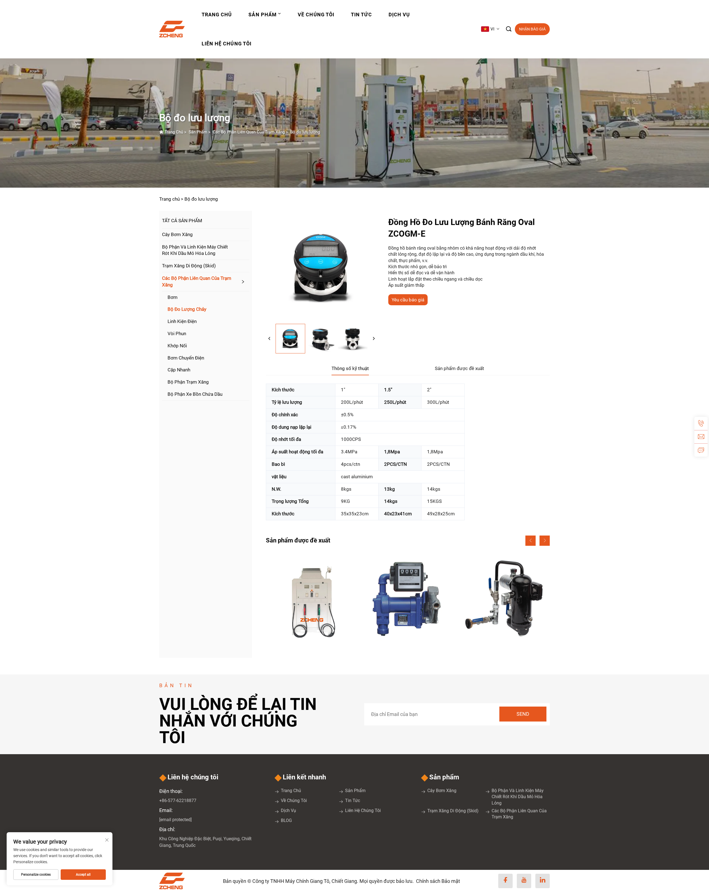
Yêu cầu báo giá (408, 299)
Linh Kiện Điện (182, 321)
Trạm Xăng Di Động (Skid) (189, 265)
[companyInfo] (174, 29)
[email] (701, 436)
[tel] (701, 423)
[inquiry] (701, 450)
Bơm (173, 297)
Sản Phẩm (262, 14)
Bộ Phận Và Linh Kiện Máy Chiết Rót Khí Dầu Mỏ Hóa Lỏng (195, 250)
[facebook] (505, 881)
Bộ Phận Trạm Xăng (188, 382)
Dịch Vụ (399, 14)
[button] (530, 541)
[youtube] (524, 881)
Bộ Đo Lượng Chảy (187, 309)
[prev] (269, 338)
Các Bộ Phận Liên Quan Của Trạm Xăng (249, 132)
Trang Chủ (217, 14)
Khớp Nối (177, 345)
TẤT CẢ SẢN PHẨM (182, 220)
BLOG (286, 820)
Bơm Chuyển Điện (186, 358)
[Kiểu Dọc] (311, 599)
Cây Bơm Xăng (177, 234)
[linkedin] (542, 881)
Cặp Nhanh (179, 370)
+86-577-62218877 (177, 800)
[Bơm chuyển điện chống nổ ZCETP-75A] (408, 599)
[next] (373, 338)
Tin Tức (361, 14)
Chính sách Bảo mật (438, 881)
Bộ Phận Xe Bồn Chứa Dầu (195, 394)
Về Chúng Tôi (316, 14)
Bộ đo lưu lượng (305, 132)
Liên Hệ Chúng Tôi (226, 43)
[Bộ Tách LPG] (504, 599)
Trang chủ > (171, 199)
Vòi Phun (177, 333)
